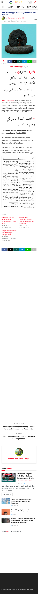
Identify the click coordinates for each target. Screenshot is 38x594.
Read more (8, 494)
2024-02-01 (15, 525)
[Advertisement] (19, 335)
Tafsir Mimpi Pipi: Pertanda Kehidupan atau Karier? (20, 511)
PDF (3, 7)
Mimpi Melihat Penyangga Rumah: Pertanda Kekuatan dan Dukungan (26, 220)
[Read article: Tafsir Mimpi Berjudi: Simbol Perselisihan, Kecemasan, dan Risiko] (9, 478)
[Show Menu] (2, 2)
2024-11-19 (15, 505)
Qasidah (10, 7)
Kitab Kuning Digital (27, 589)
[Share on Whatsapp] (19, 61)
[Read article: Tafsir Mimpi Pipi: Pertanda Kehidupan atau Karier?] (6, 512)
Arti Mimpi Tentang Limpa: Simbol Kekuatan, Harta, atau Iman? (9, 220)
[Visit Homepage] (15, 2)
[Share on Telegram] (24, 61)
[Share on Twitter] (14, 61)
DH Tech (8, 589)
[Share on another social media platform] (34, 61)
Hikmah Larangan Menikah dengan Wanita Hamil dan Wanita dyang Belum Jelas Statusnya (23, 520)
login (7, 531)
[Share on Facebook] (9, 61)
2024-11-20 (15, 514)
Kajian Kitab (32, 7)
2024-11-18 (20, 483)
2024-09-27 (7, 21)
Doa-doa (20, 7)
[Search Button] (35, 2)
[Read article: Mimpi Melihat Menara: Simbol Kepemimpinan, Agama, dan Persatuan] (6, 501)
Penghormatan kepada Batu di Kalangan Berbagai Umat (9, 233)
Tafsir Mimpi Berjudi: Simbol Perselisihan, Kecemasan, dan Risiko (25, 475)
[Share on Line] (29, 61)
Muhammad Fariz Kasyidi (16, 18)
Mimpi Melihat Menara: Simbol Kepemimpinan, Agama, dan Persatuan (21, 501)
